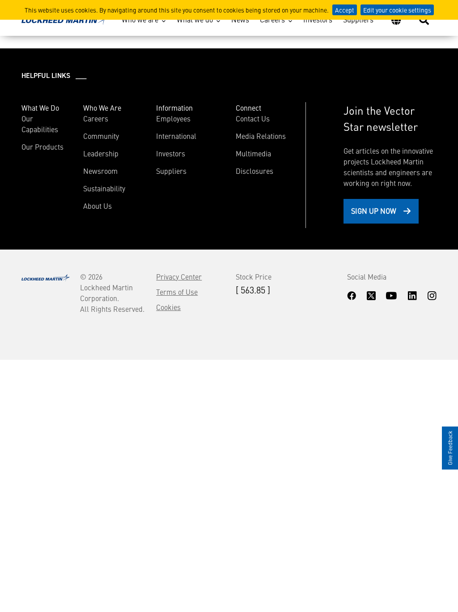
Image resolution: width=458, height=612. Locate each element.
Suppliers (358, 19)
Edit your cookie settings (397, 9)
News (240, 19)
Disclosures (254, 171)
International (176, 136)
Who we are (140, 19)
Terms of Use (177, 292)
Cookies (168, 307)
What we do (195, 19)
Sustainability (104, 188)
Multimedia (253, 153)
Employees (173, 118)
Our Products (42, 146)
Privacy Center (179, 276)
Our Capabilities (39, 123)
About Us (97, 206)
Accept (344, 9)
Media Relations (261, 136)
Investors (317, 19)
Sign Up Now (373, 210)
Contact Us (253, 118)
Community (101, 136)
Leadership (101, 153)
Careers (272, 19)
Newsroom (100, 171)
